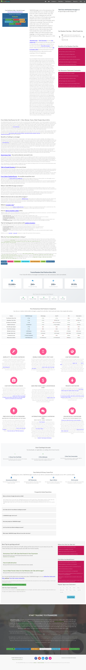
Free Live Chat (4, 263)
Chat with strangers (45, 45)
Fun (63, 587)
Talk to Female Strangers (8, 167)
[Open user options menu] (45, 1)
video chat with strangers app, (11, 258)
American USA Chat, (12, 255)
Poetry (74, 589)
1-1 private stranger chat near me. (7, 257)
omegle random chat (51, 397)
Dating (78, 587)
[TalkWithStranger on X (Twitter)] (39, 658)
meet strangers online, (13, 133)
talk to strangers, (33, 133)
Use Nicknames (17, 261)
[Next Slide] (84, 39)
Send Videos (4, 261)
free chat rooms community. (17, 578)
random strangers (30, 223)
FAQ (81, 1)
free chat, (38, 133)
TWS (67, 589)
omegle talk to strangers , (37, 257)
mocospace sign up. (40, 428)
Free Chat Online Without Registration (15, 11)
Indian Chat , (51, 254)
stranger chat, (3, 134)
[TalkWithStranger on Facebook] (35, 658)
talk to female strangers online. (28, 253)
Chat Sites (60, 1)
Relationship (62, 589)
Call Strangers (16, 21)
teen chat (8, 134)
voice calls (15, 233)
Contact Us (20, 659)
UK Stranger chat (19, 255)
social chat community (20, 589)
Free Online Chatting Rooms (9, 176)
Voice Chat (21, 19)
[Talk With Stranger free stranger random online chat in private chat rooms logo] (5, 1)
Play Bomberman (64, 648)
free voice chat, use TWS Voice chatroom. (15, 430)
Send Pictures (10, 261)
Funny (70, 589)
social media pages (5, 142)
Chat (67, 587)
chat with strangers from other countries (9, 254)
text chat (10, 233)
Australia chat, (36, 254)
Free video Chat (35, 648)
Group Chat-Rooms (8, 21)
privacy (35, 662)
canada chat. (65, 430)
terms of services (41, 662)
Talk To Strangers (9, 19)
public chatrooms (59, 621)
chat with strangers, (21, 133)
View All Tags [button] (71, 597)
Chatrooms (16, 19)
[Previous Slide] (60, 39)
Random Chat (12, 23)
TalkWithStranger (25, 198)
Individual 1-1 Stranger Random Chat (22, 648)
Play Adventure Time (74, 648)
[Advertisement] (43, 6)
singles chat (74, 363)
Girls (70, 587)
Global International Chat (45, 648)
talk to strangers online (12, 210)
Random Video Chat (50, 261)
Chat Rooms (68, 1)
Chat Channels (42, 421)
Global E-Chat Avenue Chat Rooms (45, 437)
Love (60, 587)
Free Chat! (22, 21)
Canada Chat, (41, 254)
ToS (16, 659)
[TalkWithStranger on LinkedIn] (43, 658)
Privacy (13, 659)
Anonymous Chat (6, 155)
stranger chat (10, 205)
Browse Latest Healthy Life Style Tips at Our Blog (14, 584)
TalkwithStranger (34, 40)
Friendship (61, 592)
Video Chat (18, 23)
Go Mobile (43, 261)
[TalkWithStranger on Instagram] (46, 658)
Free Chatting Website (12, 237)
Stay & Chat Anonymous (35, 261)
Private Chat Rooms (25, 261)
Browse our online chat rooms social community (71, 420)
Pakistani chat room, (4, 255)
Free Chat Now (10, 648)
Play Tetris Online (55, 648)
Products (54, 1)
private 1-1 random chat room (18, 206)
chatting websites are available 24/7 (15, 178)
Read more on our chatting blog (9, 556)
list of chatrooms (16, 126)
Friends (74, 587)
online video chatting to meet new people (8, 242)
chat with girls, (27, 133)
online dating (12, 240)
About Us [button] (75, 1)
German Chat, (46, 254)
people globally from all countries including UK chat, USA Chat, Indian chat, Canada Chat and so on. (22, 241)
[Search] (84, 1)
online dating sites (6, 367)
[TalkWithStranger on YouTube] (50, 658)
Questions (79, 589)
